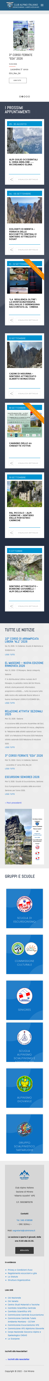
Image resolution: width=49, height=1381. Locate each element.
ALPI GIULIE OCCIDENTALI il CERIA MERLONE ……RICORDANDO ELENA (23, 162)
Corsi (19, 760)
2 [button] (22, 96)
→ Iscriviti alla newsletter (17, 1359)
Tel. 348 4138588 (24, 1220)
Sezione (8, 674)
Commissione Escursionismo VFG (23, 1325)
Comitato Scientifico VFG (19, 1311)
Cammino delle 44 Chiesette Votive (20, 444)
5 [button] (29, 96)
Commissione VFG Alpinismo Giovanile (26, 1328)
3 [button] (24, 96)
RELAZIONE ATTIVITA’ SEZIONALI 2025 (24, 712)
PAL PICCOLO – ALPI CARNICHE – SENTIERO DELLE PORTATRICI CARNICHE (21, 517)
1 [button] (20, 96)
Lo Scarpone (14, 1338)
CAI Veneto (13, 1301)
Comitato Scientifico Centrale (22, 1308)
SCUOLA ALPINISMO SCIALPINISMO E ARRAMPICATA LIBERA (24, 1058)
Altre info (24, 1250)
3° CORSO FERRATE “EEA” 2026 (20, 56)
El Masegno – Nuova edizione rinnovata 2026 (24, 664)
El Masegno (21, 670)
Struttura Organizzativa (19, 1280)
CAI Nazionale (14, 1297)
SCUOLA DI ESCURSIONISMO (24, 919)
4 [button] (27, 96)
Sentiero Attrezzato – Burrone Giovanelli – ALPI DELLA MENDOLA (23, 589)
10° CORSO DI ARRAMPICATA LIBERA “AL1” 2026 (22, 640)
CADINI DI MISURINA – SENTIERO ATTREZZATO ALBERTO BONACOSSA (22, 376)
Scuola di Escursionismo (25, 781)
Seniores (39, 781)
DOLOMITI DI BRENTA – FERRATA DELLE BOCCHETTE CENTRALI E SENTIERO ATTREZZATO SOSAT (23, 234)
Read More (14, 80)
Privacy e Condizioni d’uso (20, 1269)
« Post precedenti (13, 802)
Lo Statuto (13, 1276)
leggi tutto (10, 654)
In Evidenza (20, 646)
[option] (24, 54)
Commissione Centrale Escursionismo (26, 1314)
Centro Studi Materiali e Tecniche (23, 1304)
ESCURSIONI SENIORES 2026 (22, 777)
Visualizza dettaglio (28, 179)
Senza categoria (33, 670)
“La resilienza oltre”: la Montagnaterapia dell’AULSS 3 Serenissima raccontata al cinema (24, 303)
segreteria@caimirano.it (23, 1230)
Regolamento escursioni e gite (22, 1273)
